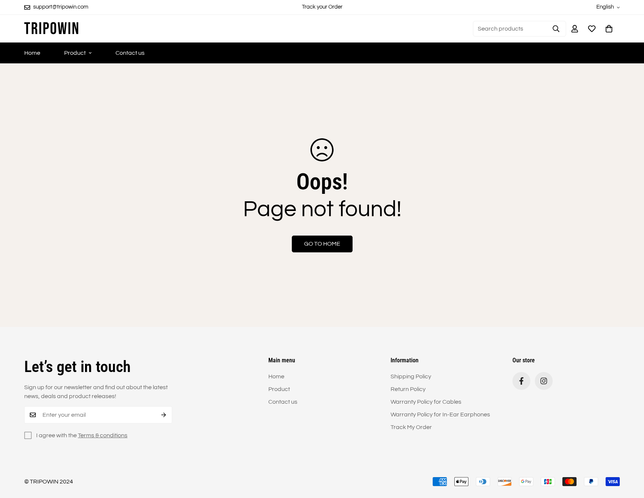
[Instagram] (544, 381)
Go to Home (322, 244)
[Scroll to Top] (629, 457)
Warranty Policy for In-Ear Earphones (440, 414)
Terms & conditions (102, 435)
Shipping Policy (411, 376)
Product (75, 53)
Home (32, 53)
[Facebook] (521, 381)
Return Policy (408, 389)
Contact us (130, 53)
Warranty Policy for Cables (426, 402)
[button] (609, 28)
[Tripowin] (51, 28)
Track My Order (411, 427)
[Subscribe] (163, 414)
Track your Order (322, 7)
